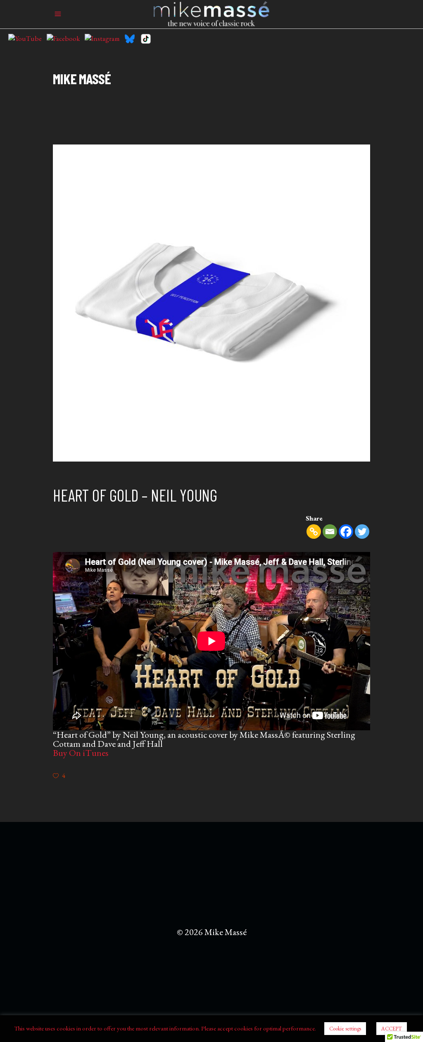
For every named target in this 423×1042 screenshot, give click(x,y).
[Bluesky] (130, 39)
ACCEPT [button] (391, 1028)
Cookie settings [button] (345, 1028)
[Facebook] (63, 39)
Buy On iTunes (81, 753)
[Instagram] (102, 39)
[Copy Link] (314, 531)
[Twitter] (362, 531)
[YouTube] (25, 39)
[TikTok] (146, 39)
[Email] (330, 531)
